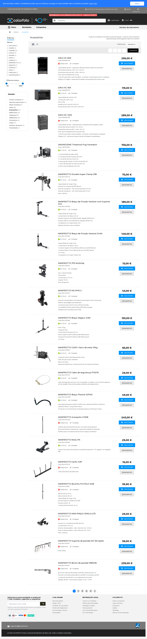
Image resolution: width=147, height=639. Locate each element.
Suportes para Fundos (17, 102)
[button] (37, 44)
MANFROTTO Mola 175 (69, 440)
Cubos (12, 107)
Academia (115, 605)
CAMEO (12, 48)
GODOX (12, 53)
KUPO (12, 58)
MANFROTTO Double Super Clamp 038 (77, 174)
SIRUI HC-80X (64, 58)
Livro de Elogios (87, 612)
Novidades (26, 27)
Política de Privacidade (90, 603)
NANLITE (13, 65)
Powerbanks (14, 128)
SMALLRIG (13, 72)
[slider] (7, 84)
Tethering (13, 115)
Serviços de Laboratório (129, 27)
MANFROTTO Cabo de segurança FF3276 (78, 372)
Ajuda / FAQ (56, 603)
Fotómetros (14, 120)
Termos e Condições (89, 601)
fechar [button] (137, 3)
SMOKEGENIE (14, 75)
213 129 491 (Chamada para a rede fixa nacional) (102, 9)
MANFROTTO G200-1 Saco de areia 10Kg (78, 347)
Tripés (12, 123)
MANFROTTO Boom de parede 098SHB (77, 563)
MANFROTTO (15, 62)
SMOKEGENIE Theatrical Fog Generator (77, 144)
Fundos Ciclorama (16, 99)
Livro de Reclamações (89, 610)
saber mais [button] (93, 3)
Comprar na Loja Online (60, 605)
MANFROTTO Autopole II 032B (73, 417)
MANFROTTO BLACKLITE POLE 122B (76, 484)
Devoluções (56, 612)
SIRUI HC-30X (64, 88)
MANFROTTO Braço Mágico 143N (74, 318)
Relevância (131, 44)
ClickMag (115, 610)
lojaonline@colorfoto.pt (19, 626)
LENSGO (13, 60)
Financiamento (87, 608)
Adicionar (128, 63)
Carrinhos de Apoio (16, 125)
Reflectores (14, 112)
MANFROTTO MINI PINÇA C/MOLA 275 (77, 513)
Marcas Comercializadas (120, 612)
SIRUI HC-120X (65, 115)
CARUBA (13, 50)
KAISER (12, 55)
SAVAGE (13, 67)
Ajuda (128, 9)
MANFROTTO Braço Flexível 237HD (75, 394)
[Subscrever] (43, 603)
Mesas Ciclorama (15, 105)
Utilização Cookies (88, 605)
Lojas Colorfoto (117, 603)
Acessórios (14, 110)
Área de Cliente (57, 601)
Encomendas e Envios (59, 610)
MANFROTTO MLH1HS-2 (70, 290)
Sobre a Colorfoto (118, 601)
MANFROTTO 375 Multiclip (71, 263)
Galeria (114, 608)
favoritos (128, 68)
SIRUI (11, 70)
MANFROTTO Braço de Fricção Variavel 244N (80, 233)
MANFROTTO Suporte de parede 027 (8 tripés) (81, 541)
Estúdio (16, 32)
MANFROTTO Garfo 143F (70, 462)
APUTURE (13, 45)
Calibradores (14, 117)
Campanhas (41, 27)
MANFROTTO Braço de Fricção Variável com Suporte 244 (84, 202)
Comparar (133, 50)
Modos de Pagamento (60, 608)
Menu (13, 27)
